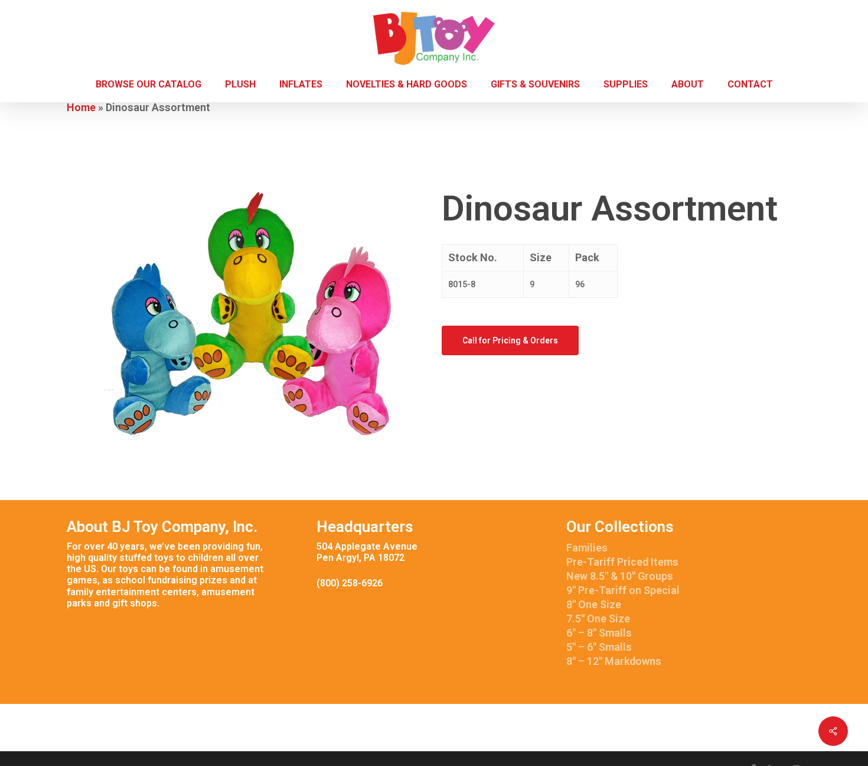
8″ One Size (593, 604)
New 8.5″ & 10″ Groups (619, 576)
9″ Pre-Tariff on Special (623, 590)
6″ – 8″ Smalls (599, 633)
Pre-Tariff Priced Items (622, 562)
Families (587, 547)
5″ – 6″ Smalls (599, 647)
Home (81, 107)
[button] (510, 340)
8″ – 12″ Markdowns (613, 661)
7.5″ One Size (598, 618)
